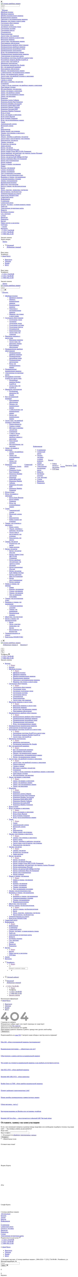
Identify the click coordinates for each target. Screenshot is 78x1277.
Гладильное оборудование (22, 687)
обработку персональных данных (24, 1135)
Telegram (8, 261)
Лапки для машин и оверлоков (23, 781)
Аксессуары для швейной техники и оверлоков (29, 762)
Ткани (15, 823)
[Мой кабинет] (2, 647)
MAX (7, 265)
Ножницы (16, 792)
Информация (13, 926)
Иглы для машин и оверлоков (23, 812)
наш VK (18, 1035)
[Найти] (2, 8)
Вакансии (4, 1230)
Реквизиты (4, 1232)
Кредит (11, 951)
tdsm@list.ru (6, 256)
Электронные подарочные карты (12, 1236)
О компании (5, 1225)
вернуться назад (6, 1026)
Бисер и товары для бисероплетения (25, 909)
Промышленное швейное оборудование (27, 716)
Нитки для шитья (19, 860)
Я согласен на (19, 1135)
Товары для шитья (19, 850)
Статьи (3, 1234)
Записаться (5, 1031)
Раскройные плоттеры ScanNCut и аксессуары (29, 733)
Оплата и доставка (7, 1228)
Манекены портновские (21, 742)
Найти (3, 1265)
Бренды (3, 1219)
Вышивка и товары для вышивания (25, 896)
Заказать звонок (14, 995)
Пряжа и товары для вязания (23, 880)
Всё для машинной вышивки (23, 749)
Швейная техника (19, 672)
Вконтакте (8, 259)
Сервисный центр (7, 1226)
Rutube (7, 263)
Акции (3, 1217)
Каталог (12, 667)
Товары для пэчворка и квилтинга (25, 837)
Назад (13, 665)
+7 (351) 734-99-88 (7, 230)
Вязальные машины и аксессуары (24, 705)
